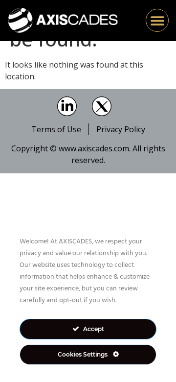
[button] (157, 20)
